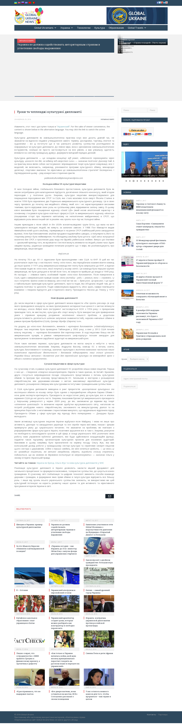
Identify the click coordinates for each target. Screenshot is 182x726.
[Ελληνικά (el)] (26, 2)
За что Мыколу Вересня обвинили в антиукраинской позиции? (83, 44)
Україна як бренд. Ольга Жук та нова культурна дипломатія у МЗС (70, 462)
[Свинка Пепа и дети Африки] (99, 640)
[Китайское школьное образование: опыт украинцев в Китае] (29, 605)
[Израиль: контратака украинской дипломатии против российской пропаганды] (99, 605)
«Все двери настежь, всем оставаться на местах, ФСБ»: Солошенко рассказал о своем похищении (64, 695)
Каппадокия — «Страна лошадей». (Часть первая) (142, 42)
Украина (65, 27)
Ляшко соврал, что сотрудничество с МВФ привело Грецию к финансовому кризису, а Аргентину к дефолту (28, 658)
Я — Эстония (22, 590)
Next (108, 65)
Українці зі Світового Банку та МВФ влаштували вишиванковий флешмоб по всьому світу (150, 208)
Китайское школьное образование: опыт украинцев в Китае (26, 620)
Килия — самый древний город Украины (98, 591)
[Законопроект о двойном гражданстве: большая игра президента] (99, 547)
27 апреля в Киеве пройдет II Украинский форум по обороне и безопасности (151, 263)
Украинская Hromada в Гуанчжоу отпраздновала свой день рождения (151, 336)
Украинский (63, 126)
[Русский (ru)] (22, 2)
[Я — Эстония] (29, 577)
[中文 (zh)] (30, 2)
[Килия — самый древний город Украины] (99, 577)
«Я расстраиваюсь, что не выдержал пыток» (28, 692)
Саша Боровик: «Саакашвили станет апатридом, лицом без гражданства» (150, 226)
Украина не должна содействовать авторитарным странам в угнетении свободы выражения (63, 529)
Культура (99, 27)
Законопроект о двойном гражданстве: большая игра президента (128, 45)
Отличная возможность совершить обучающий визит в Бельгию (151, 296)
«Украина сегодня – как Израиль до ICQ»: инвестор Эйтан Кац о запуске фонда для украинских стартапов (64, 550)
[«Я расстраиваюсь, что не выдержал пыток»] (29, 678)
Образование (116, 27)
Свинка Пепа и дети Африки (99, 653)
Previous (19, 65)
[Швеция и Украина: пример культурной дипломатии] (29, 519)
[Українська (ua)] (15, 2)
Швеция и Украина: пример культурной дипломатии (29, 525)
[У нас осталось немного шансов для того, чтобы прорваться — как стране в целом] (99, 678)
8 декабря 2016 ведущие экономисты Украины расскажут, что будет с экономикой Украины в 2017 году (149, 316)
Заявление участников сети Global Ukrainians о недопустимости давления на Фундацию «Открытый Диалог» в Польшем (99, 529)
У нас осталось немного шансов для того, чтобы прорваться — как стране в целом (98, 695)
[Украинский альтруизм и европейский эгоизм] (64, 577)
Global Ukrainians (43, 27)
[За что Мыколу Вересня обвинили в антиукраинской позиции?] (29, 540)
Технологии (83, 27)
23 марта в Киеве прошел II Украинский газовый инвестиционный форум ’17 (149, 280)
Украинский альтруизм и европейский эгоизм (63, 591)
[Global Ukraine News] (28, 15)
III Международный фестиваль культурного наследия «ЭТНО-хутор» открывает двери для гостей (151, 245)
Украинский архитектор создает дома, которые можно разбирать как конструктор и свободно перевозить (63, 623)
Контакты (151, 714)
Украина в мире (49, 41)
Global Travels (135, 27)
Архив (124, 359)
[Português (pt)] (33, 2)
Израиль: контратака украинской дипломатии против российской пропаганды (98, 622)
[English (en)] (19, 2)
